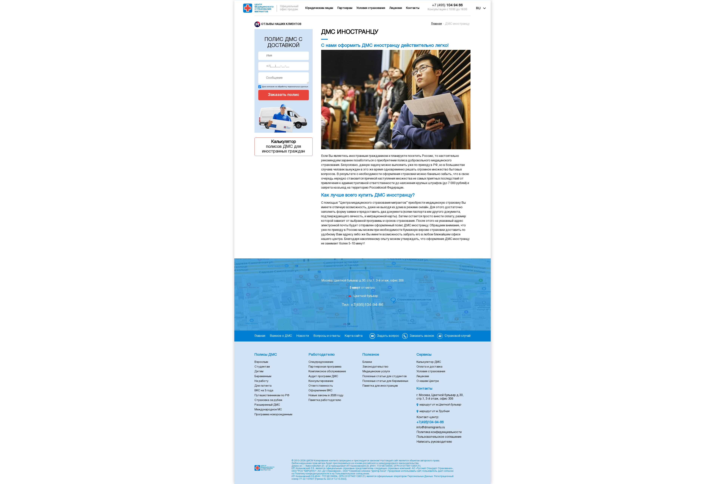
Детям (259, 371)
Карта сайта (353, 336)
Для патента (263, 386)
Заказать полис (283, 95)
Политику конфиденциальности (312, 474)
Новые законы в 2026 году (326, 395)
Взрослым (261, 362)
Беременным (263, 376)
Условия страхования (370, 8)
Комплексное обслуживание (327, 371)
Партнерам (344, 8)
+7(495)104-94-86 (430, 422)
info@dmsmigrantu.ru (430, 427)
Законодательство (375, 366)
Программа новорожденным (273, 414)
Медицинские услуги (376, 371)
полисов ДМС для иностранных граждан (283, 146)
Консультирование (321, 381)
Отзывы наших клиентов (281, 24)
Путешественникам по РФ (272, 395)
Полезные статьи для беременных (385, 381)
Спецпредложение (321, 362)
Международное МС (268, 409)
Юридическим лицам (319, 8)
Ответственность (321, 386)
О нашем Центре (427, 381)
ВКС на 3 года (264, 390)
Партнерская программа (325, 366)
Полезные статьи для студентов (384, 376)
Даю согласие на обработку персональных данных (285, 87)
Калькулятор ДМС (428, 362)
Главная (436, 24)
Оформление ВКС (320, 390)
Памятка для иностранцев (380, 386)
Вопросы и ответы (326, 336)
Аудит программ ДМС (323, 376)
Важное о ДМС (281, 336)
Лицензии (395, 8)
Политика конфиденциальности (439, 432)
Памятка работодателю (325, 400)
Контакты (412, 8)
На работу (261, 381)
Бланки (367, 362)
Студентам (262, 366)
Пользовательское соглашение (438, 437)
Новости (302, 336)
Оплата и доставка (429, 366)
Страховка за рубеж (268, 400)
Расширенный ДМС (267, 405)
